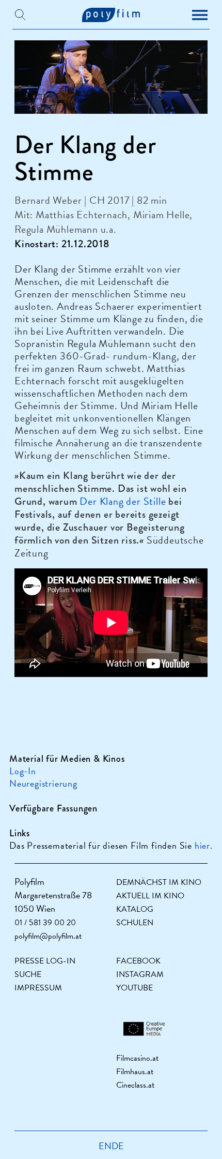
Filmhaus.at (134, 1071)
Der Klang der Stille (123, 501)
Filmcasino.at (137, 1058)
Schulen (134, 922)
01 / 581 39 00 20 (45, 922)
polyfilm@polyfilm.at (48, 936)
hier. (204, 845)
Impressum (38, 988)
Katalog (134, 909)
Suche (27, 974)
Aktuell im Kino (150, 896)
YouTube (134, 988)
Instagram (140, 974)
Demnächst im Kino (158, 882)
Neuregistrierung (43, 783)
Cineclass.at (135, 1085)
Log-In (22, 771)
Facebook (138, 961)
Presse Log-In (44, 961)
